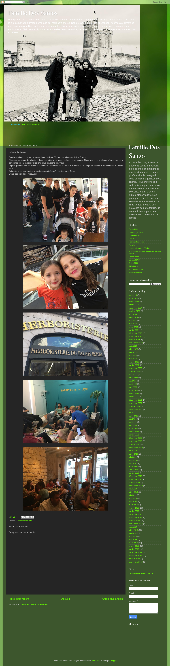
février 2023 (134, 362)
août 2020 (133, 451)
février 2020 (134, 470)
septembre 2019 (136, 486)
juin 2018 (133, 533)
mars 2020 (133, 467)
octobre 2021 (134, 406)
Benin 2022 (133, 229)
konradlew (96, 661)
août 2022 (133, 375)
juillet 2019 (133, 492)
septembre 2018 (136, 524)
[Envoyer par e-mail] (22, 517)
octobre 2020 (134, 444)
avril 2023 (133, 359)
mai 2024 (133, 321)
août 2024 (133, 314)
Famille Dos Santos (33, 12)
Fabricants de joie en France (141, 573)
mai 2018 (133, 536)
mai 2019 (133, 498)
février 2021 (134, 432)
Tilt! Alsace (133, 266)
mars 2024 (133, 327)
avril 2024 (133, 324)
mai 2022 (133, 384)
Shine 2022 (133, 263)
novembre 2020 (135, 441)
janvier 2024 (134, 330)
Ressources (134, 257)
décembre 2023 (135, 333)
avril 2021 (133, 425)
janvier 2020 (134, 473)
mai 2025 (133, 295)
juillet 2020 (133, 454)
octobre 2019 (134, 482)
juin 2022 (133, 381)
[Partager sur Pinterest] (32, 517)
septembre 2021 (136, 410)
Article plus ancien (112, 598)
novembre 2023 (135, 336)
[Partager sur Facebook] (30, 517)
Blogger (114, 661)
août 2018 (133, 527)
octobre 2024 (134, 311)
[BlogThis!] (25, 517)
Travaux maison (135, 273)
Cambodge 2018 (136, 232)
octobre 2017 (134, 559)
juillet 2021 (133, 416)
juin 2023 (133, 352)
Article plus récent (19, 598)
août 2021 (133, 413)
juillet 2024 (133, 317)
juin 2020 (133, 457)
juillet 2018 (133, 530)
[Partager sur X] (27, 517)
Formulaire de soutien (31, 124)
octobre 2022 (134, 371)
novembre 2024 (135, 308)
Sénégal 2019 (135, 260)
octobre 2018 (134, 521)
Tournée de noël (136, 269)
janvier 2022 (134, 397)
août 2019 (133, 489)
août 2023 (133, 346)
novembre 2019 (135, 479)
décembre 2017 (135, 552)
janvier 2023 (134, 365)
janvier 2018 (134, 549)
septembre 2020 (136, 448)
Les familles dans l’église (139, 248)
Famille (132, 245)
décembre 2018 (135, 514)
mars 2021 (133, 428)
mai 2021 (133, 422)
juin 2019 (133, 495)
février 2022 (134, 394)
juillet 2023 (133, 349)
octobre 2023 (134, 340)
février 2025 (134, 302)
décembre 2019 (135, 476)
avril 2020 (133, 464)
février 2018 (134, 546)
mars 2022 (133, 390)
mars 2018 (133, 543)
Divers (131, 239)
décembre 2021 (135, 400)
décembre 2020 (135, 438)
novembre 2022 (135, 368)
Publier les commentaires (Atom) (34, 604)
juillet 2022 (133, 378)
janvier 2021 (134, 435)
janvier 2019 (134, 511)
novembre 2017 (135, 556)
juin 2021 (133, 419)
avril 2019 (133, 502)
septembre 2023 (136, 343)
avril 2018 (133, 540)
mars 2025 (133, 298)
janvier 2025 (134, 305)
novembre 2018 (135, 518)
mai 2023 (133, 356)
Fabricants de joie (24, 521)
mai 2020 (133, 460)
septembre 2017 (136, 562)
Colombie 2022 (135, 236)
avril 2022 (133, 387)
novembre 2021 (135, 403)
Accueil (65, 598)
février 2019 (134, 508)
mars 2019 (133, 505)
